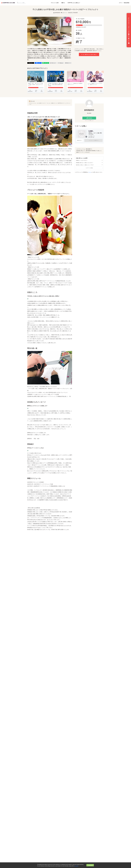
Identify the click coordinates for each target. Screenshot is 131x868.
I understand (90, 865)
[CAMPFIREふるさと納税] (8, 2)
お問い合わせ (89, 118)
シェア (39, 62)
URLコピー (54, 62)
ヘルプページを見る (89, 167)
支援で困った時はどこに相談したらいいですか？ (85, 164)
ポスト (31, 62)
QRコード (69, 62)
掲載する (63, 2)
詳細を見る (79, 140)
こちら (89, 172)
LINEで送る (46, 62)
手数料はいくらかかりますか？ (81, 160)
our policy (76, 865)
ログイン (121, 2)
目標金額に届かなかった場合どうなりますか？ (84, 162)
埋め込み (61, 62)
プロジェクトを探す (55, 2)
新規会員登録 (126, 2)
